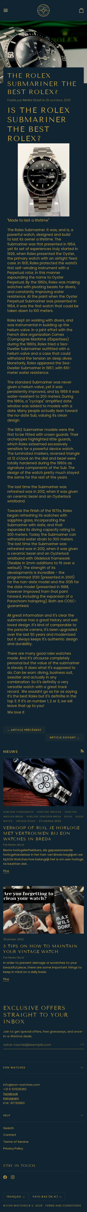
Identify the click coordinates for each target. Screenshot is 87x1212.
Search (8, 1128)
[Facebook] (5, 1177)
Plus (6, 871)
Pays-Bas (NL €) (45, 1197)
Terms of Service (16, 1142)
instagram (11, 1098)
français (14, 1197)
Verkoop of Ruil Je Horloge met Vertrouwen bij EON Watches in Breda (41, 833)
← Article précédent (24, 730)
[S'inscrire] (80, 1044)
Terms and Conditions (63, 1206)
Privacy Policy (13, 1148)
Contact (9, 1135)
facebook (10, 1094)
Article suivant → (65, 737)
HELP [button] (6, 1115)
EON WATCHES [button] (14, 1067)
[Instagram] (13, 1177)
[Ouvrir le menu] (9, 10)
